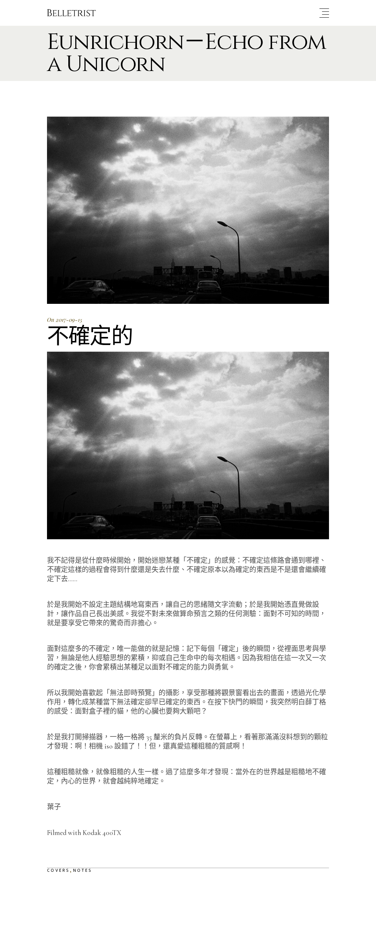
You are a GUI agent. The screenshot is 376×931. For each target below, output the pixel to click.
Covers (58, 870)
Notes (82, 870)
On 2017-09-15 (64, 319)
